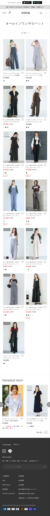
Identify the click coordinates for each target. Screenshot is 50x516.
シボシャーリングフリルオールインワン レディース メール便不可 (11, 357)
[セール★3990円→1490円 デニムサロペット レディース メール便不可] (13, 195)
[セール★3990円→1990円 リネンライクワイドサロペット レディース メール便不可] (36, 244)
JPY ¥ (15, 444)
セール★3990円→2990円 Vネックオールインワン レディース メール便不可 (34, 166)
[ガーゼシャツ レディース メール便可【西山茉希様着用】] (12, 400)
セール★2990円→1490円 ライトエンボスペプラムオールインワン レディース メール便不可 (11, 166)
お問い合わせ (6, 485)
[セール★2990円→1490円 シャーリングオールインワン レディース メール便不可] (36, 289)
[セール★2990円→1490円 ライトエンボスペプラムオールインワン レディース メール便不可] (13, 147)
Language (6, 445)
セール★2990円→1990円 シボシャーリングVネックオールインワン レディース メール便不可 (11, 121)
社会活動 (21, 485)
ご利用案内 (5, 476)
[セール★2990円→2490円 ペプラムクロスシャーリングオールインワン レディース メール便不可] (13, 289)
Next (48, 404)
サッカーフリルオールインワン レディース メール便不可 (34, 74)
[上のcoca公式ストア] (10, 452)
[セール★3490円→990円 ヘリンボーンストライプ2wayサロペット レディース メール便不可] (36, 195)
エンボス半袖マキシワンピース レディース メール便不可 (35, 420)
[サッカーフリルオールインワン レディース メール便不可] (36, 55)
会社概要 (21, 480)
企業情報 (21, 476)
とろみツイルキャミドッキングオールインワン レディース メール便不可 (34, 121)
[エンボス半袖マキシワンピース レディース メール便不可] (37, 400)
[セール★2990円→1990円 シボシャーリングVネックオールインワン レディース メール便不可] (13, 101)
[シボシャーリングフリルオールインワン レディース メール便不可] (13, 338)
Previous (1, 404)
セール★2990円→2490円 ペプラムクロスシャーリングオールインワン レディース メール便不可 (11, 309)
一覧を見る (38, 432)
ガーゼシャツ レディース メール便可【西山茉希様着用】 (10, 420)
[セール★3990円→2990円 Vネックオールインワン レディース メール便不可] (36, 147)
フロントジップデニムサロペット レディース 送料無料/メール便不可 (11, 74)
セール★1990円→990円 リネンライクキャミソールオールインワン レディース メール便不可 (11, 263)
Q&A (3, 480)
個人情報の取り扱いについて (27, 489)
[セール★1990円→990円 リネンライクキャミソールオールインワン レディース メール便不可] (13, 244)
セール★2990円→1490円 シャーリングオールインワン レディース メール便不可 (34, 309)
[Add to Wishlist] (22, 73)
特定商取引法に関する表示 (26, 493)
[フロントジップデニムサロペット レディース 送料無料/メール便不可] (13, 55)
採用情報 (5, 489)
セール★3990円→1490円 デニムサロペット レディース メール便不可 (11, 215)
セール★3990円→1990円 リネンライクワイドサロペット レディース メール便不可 (34, 263)
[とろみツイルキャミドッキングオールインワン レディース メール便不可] (36, 101)
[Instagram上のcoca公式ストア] (4, 452)
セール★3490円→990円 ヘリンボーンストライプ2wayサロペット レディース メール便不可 (34, 215)
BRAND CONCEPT (8, 493)
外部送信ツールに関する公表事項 (28, 498)
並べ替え (24, 33)
